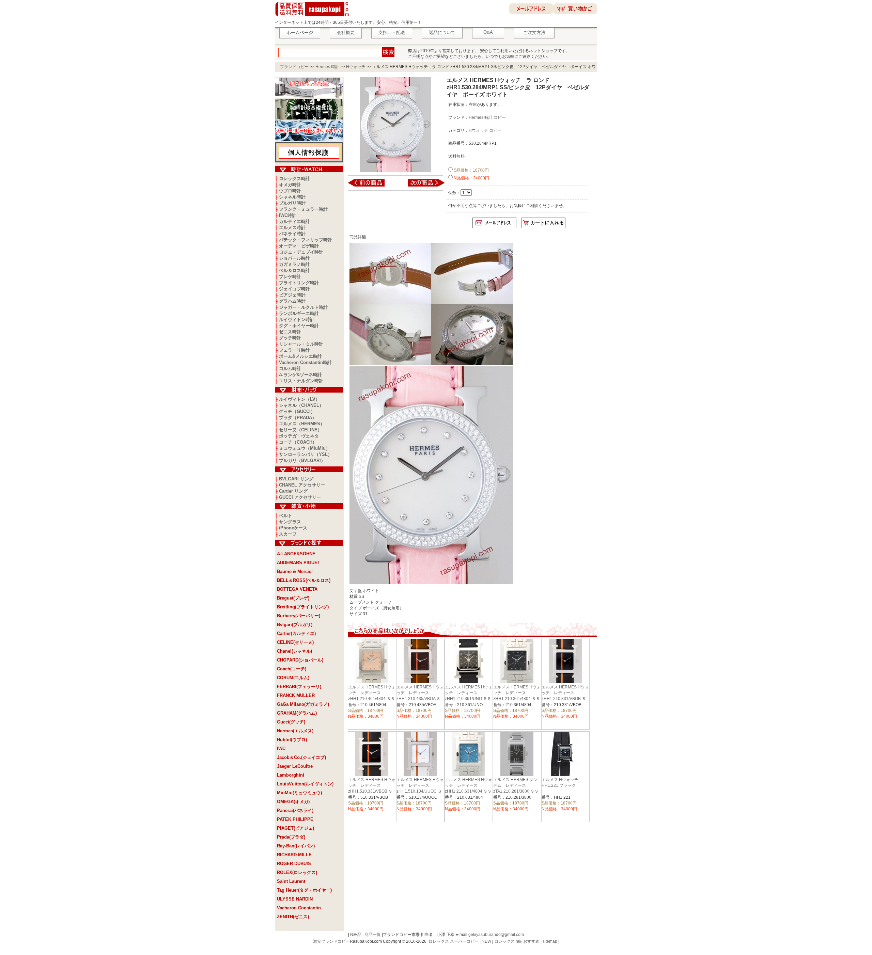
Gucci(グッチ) (291, 722)
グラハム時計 (292, 301)
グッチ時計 (290, 337)
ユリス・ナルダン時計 (301, 380)
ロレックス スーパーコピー (454, 941)
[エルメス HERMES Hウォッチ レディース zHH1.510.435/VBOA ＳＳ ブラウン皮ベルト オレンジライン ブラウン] (422, 186)
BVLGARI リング (296, 478)
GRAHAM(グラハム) (297, 713)
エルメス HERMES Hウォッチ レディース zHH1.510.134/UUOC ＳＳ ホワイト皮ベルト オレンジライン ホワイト (420, 791)
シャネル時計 (292, 197)
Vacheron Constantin (299, 907)
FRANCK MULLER (296, 695)
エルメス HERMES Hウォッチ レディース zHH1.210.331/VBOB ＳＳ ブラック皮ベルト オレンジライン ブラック (565, 699)
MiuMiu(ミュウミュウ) (299, 792)
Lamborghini (290, 775)
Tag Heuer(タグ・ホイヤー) (304, 890)
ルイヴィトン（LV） (299, 399)
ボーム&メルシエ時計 (300, 356)
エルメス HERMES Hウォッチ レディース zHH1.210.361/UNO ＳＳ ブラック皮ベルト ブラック (470, 699)
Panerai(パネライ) (295, 810)
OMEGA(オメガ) (293, 801)
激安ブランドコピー (331, 941)
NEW (486, 941)
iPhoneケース (293, 527)
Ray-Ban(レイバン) (296, 845)
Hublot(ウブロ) (292, 739)
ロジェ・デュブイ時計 (301, 252)
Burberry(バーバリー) (298, 615)
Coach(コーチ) (291, 668)
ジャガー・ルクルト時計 (303, 307)
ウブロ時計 (290, 190)
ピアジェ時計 (292, 295)
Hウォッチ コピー (485, 130)
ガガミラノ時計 (294, 264)
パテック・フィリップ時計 (305, 239)
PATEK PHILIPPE (295, 819)
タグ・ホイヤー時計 (299, 325)
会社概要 (346, 32)
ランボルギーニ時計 (299, 313)
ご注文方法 (534, 32)
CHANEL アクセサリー (302, 485)
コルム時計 (290, 368)
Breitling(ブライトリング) (303, 606)
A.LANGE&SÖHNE (296, 553)
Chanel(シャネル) (294, 651)
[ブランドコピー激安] (313, 17)
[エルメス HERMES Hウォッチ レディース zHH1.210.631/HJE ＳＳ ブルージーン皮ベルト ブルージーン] (371, 186)
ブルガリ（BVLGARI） (302, 460)
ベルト (285, 515)
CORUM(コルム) (293, 677)
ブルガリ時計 (292, 203)
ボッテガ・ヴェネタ (299, 436)
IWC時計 (287, 215)
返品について (442, 32)
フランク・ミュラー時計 (303, 209)
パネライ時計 (292, 233)
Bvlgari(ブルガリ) (294, 624)
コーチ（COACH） (298, 442)
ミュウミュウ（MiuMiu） (304, 448)
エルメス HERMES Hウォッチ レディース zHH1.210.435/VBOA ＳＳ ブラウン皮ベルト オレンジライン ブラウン (420, 699)
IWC (281, 748)
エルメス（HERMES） (302, 423)
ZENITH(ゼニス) (293, 916)
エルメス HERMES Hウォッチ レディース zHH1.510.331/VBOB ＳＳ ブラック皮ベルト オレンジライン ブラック (371, 791)
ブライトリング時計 (299, 282)
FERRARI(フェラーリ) (299, 686)
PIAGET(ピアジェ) (295, 828)
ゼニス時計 (290, 331)
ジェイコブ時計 (294, 288)
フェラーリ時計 (294, 350)
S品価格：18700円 (471, 170)
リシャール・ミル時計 (301, 344)
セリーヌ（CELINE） (300, 429)
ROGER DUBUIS (294, 863)
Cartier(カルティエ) (296, 633)
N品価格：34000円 (471, 178)
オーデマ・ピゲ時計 (299, 246)
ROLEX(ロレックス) (297, 872)
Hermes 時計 (327, 66)
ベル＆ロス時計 (294, 270)
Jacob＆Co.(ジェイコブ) (301, 757)
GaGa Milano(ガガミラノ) (303, 704)
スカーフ (288, 534)
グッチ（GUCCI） (297, 411)
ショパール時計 (294, 258)
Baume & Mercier (295, 571)
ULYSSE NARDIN (295, 899)
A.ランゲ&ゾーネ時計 (300, 374)
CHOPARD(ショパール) (300, 660)
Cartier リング (293, 491)
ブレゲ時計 (290, 276)
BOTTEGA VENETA (297, 589)
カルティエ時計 (294, 221)
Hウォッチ (355, 66)
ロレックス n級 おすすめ (517, 941)
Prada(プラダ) (291, 837)
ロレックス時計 (294, 178)
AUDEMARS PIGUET (298, 562)
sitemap (550, 941)
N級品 (355, 934)
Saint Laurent (291, 881)
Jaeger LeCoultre (295, 766)
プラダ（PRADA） (297, 417)
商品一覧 (372, 934)
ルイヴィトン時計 (296, 319)
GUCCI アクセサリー (300, 497)
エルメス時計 (292, 227)
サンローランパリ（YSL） (305, 454)
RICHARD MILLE (294, 854)
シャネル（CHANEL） (301, 405)
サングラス (290, 521)
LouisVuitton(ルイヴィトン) (305, 783)
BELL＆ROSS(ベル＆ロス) (303, 580)
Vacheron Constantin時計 (305, 362)
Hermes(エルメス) (295, 730)
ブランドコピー (294, 66)
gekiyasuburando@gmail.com (496, 934)
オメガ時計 (290, 184)
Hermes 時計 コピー (487, 117)
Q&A (488, 32)
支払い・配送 (391, 32)
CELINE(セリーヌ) (295, 642)
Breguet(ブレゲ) (293, 598)
